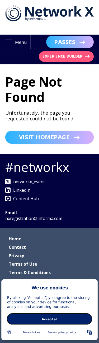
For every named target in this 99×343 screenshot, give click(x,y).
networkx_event (29, 182)
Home (15, 239)
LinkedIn (21, 190)
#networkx (37, 167)
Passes (64, 42)
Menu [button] (21, 42)
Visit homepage (44, 137)
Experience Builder (62, 56)
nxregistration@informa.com (33, 218)
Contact (17, 247)
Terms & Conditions (30, 272)
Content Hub (26, 198)
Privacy (16, 256)
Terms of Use (23, 264)
